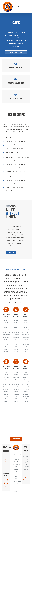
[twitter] (7, 483)
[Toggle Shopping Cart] (18, 7)
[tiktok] (4, 480)
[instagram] (7, 480)
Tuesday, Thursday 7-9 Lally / (6, 460)
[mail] (6, 486)
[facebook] (4, 483)
